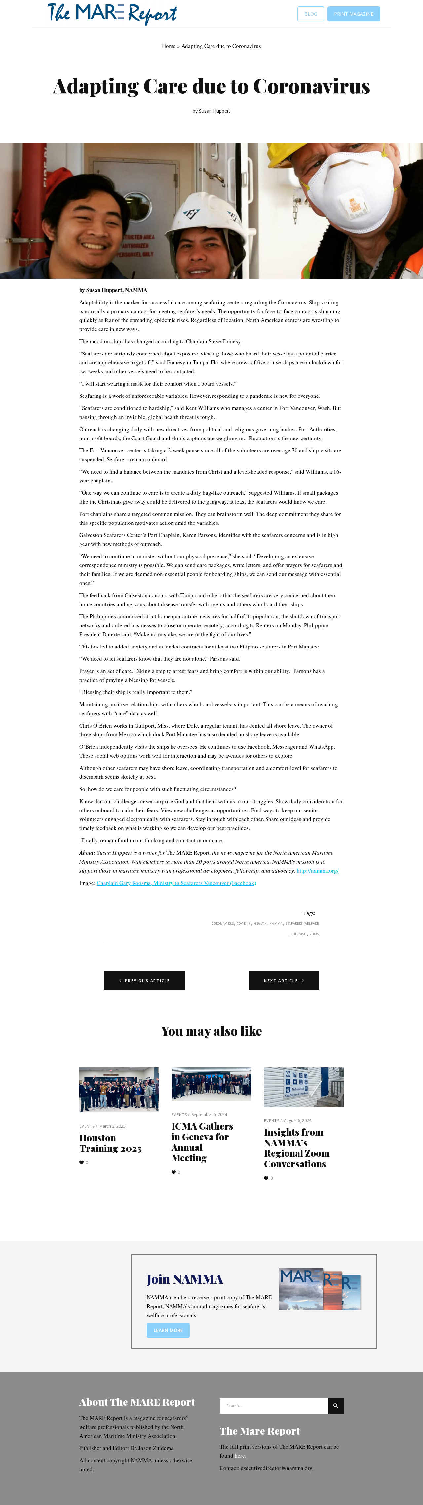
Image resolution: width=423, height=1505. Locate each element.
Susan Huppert (214, 111)
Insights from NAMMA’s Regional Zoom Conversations (297, 1148)
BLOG (310, 14)
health (260, 923)
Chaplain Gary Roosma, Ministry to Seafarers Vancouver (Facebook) (176, 883)
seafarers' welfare (302, 923)
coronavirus (223, 923)
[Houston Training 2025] (119, 1089)
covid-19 (244, 923)
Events (87, 1126)
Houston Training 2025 (110, 1142)
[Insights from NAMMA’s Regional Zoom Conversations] (304, 1087)
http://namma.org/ (318, 870)
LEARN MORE (168, 1330)
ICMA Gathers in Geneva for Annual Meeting (202, 1142)
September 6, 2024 (209, 1114)
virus (314, 934)
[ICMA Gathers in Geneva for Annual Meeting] (211, 1084)
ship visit (299, 934)
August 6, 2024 (297, 1120)
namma (276, 923)
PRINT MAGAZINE (353, 14)
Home (169, 46)
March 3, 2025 (112, 1126)
